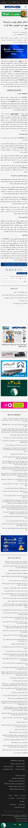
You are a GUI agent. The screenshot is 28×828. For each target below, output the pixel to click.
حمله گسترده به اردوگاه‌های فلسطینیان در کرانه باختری (15, 739)
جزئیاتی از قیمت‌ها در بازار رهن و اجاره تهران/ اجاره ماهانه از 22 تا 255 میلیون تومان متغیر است (14, 714)
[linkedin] (12, 270)
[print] (7, 270)
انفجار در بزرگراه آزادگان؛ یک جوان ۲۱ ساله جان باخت (15, 438)
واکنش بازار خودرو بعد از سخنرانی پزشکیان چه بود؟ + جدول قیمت (15, 496)
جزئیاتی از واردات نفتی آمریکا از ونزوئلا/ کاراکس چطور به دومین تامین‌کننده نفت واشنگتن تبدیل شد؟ (14, 746)
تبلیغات (15, 795)
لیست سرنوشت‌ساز (23, 300)
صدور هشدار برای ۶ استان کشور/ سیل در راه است (16, 521)
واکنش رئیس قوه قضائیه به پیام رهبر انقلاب (17, 698)
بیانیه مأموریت (12, 804)
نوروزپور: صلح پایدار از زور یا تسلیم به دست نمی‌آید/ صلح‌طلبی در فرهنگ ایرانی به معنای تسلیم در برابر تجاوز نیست (15, 605)
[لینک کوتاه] (21, 270)
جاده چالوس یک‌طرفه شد (21, 722)
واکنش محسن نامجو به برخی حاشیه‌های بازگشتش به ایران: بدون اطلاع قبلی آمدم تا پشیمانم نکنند (14, 594)
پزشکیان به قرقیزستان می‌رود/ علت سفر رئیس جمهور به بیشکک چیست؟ (15, 635)
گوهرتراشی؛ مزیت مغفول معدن (20, 303)
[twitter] (15, 270)
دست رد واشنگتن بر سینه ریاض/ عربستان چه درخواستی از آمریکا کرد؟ (14, 491)
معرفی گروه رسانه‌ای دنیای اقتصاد (17, 764)
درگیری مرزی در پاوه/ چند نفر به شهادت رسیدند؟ (16, 445)
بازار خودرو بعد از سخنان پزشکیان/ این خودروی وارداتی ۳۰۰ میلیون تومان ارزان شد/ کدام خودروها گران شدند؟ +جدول (15, 449)
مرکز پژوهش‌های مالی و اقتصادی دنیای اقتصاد (14, 784)
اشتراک (10, 795)
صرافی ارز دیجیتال (22, 273)
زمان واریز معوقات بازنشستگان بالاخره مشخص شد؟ (16, 488)
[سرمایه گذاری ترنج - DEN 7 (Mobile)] (14, 14)
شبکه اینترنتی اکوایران (8, 766)
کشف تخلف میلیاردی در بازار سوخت (19, 692)
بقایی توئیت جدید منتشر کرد (20, 729)
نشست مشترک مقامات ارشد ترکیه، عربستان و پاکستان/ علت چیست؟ (14, 647)
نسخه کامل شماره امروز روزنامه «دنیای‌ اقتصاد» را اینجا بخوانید (14, 345)
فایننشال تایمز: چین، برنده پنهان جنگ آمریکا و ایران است (14, 695)
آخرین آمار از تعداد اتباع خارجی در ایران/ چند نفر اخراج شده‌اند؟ (15, 718)
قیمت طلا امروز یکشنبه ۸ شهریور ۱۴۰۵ (18, 435)
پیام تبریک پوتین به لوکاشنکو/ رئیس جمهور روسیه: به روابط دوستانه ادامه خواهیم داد (14, 689)
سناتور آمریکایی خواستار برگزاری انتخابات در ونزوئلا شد (15, 588)
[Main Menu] (25, 6)
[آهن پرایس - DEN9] (14, 368)
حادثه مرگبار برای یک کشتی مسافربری (19, 644)
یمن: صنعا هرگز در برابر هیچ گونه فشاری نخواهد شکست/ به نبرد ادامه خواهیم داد (14, 668)
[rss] (14, 811)
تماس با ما (22, 795)
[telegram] (10, 270)
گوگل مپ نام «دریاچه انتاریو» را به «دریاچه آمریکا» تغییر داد (14, 610)
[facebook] (18, 270)
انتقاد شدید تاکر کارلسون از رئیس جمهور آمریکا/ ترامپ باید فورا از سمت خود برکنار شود (14, 618)
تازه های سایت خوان (14, 558)
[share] (11, 811)
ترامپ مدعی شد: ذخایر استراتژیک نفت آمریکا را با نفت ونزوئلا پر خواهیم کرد (15, 613)
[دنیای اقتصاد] (12, 7)
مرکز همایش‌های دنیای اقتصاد (18, 778)
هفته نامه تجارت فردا (20, 769)
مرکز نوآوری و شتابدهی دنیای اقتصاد (17, 781)
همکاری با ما (11, 798)
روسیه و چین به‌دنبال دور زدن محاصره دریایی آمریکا (15, 591)
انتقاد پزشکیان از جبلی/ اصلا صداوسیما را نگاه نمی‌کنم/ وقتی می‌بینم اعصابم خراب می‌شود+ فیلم (15, 512)
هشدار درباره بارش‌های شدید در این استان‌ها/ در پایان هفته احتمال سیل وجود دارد (14, 480)
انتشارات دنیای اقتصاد (20, 775)
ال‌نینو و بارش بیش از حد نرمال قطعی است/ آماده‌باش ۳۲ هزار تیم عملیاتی (14, 441)
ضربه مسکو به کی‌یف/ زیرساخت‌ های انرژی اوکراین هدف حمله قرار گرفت (15, 659)
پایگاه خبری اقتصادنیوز (8, 769)
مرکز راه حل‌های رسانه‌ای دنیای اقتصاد (16, 786)
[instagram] (22, 811)
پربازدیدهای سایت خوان (14, 415)
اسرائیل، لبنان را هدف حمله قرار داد (19, 681)
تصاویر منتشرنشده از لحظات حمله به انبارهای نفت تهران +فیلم (15, 484)
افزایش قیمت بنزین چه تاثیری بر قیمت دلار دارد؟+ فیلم (15, 598)
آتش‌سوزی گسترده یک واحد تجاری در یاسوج (17, 601)
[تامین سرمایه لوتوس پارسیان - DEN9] (14, 388)
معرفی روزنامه (22, 804)
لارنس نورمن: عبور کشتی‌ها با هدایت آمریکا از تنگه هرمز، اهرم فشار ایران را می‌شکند (14, 457)
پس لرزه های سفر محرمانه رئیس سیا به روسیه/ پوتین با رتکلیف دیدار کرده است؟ (14, 622)
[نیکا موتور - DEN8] (14, 354)
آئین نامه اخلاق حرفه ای (19, 807)
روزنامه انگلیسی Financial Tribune (17, 789)
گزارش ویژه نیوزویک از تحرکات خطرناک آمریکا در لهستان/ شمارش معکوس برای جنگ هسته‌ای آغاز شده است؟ (14, 736)
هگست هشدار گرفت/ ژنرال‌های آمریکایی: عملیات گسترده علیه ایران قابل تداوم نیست (15, 566)
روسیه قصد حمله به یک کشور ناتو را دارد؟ (18, 580)
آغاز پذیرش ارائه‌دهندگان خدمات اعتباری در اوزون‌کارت (15, 298)
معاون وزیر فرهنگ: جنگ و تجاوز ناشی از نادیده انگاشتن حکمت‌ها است (14, 631)
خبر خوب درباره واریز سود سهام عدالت (18, 454)
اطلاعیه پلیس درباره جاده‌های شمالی (19, 742)
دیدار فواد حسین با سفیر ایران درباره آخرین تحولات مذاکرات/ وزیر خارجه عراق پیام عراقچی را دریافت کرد (16, 562)
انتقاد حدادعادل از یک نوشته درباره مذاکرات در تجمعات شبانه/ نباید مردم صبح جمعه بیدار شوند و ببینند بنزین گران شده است (14, 420)
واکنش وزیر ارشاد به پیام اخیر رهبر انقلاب (18, 732)
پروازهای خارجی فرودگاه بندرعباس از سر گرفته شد (16, 573)
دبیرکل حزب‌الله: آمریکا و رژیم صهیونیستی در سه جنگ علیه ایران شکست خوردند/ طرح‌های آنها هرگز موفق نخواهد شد (14, 684)
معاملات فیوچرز (14, 113)
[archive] (5, 811)
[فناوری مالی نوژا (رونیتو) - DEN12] (14, 543)
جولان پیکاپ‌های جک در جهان (20, 292)
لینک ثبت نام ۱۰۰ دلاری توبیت (14, 90)
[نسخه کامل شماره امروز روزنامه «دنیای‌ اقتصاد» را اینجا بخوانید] (14, 333)
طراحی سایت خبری (22, 821)
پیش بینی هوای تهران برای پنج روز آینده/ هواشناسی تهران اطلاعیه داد (14, 577)
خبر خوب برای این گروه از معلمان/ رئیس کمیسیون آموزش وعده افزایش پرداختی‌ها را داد (14, 725)
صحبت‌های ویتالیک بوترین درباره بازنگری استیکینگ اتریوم (14, 295)
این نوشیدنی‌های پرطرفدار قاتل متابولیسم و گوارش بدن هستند (15, 517)
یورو (13, 2)
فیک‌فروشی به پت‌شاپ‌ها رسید (20, 753)
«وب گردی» (16, 263)
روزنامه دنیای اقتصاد (20, 766)
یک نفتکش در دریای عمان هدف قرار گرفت (18, 570)
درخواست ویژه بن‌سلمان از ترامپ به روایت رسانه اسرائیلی (14, 750)
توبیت (20, 61)
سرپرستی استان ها (21, 798)
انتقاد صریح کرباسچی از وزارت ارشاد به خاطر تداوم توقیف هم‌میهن (14, 425)
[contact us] (8, 811)
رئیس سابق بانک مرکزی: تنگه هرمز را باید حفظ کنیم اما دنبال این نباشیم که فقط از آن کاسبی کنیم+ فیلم (15, 627)
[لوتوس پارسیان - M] (14, 825)
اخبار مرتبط (14, 288)
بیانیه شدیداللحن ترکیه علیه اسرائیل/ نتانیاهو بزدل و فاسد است (14, 529)
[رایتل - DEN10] (14, 405)
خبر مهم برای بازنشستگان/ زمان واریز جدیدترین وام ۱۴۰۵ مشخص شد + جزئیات (14, 584)
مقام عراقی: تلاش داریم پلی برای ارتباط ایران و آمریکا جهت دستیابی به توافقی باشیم (14, 524)
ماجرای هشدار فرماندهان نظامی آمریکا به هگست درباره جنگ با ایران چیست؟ (15, 640)
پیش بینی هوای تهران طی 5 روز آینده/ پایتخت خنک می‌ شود (14, 663)
